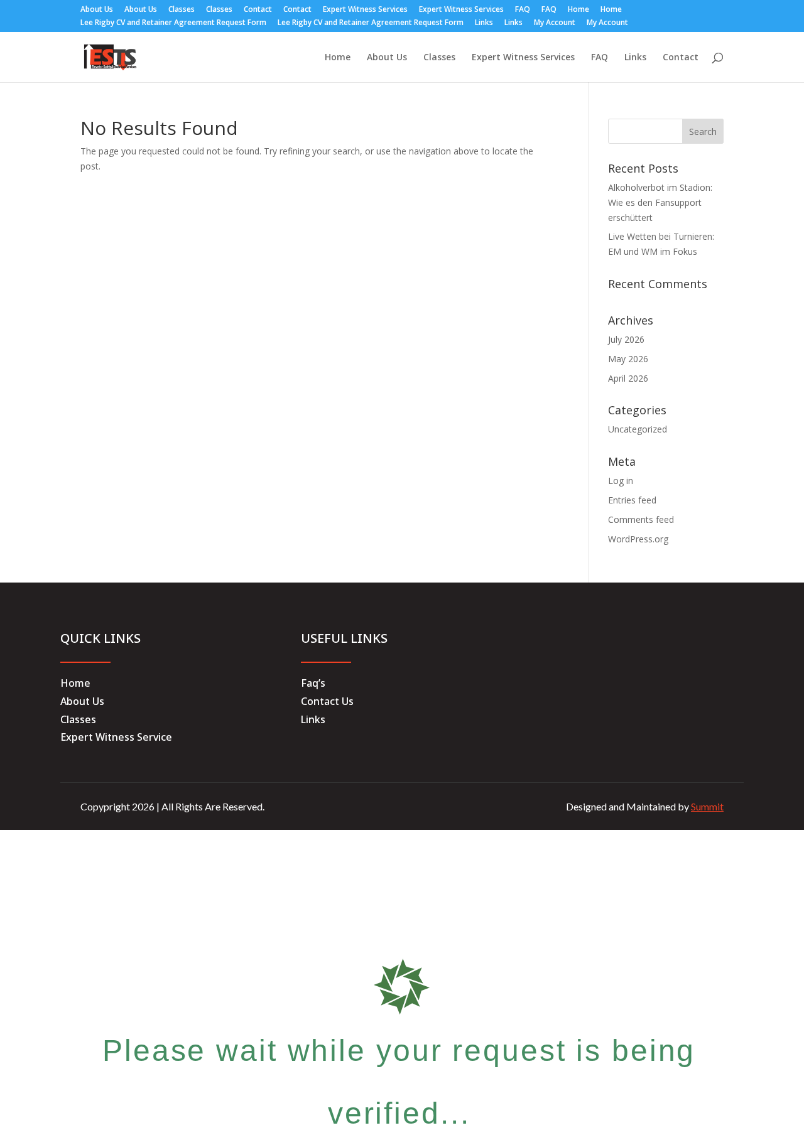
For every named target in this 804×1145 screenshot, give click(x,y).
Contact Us (327, 701)
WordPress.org (638, 539)
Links (484, 23)
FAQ (522, 10)
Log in (620, 480)
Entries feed (632, 500)
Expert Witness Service (116, 737)
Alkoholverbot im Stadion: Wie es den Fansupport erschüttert (660, 202)
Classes (181, 10)
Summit (707, 806)
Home (578, 10)
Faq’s (313, 683)
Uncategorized (637, 429)
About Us (96, 10)
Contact (258, 10)
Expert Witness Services (365, 10)
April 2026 (628, 378)
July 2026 (626, 339)
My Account (554, 23)
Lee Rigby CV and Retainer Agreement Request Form (173, 23)
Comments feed (641, 519)
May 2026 (628, 359)
